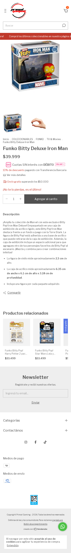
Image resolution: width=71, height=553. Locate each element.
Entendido (13, 545)
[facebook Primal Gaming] (35, 442)
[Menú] (6, 11)
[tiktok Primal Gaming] (45, 442)
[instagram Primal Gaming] (25, 442)
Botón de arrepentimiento (35, 524)
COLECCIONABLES (22, 139)
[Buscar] (63, 25)
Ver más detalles (15, 175)
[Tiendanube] (35, 529)
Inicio (6, 139)
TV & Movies (54, 139)
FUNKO (40, 139)
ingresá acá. (57, 520)
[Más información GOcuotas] (60, 165)
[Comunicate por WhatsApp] (62, 526)
